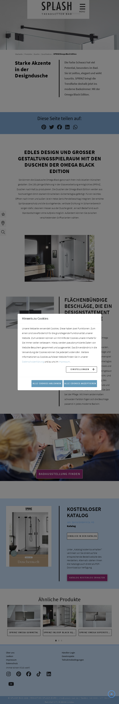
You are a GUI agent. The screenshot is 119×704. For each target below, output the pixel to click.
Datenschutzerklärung (33, 361)
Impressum (64, 361)
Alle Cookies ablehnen (47, 383)
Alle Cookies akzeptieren (80, 383)
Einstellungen (80, 369)
